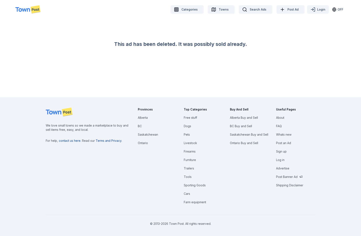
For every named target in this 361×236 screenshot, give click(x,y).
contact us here (70, 140)
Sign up (281, 151)
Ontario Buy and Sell (244, 143)
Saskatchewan (148, 134)
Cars (187, 193)
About (280, 117)
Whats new (283, 134)
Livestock (190, 143)
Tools (188, 177)
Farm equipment (195, 202)
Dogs (187, 126)
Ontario (143, 143)
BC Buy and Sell (241, 126)
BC (140, 126)
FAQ (279, 126)
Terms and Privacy (108, 140)
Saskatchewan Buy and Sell (249, 134)
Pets (187, 134)
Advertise (282, 168)
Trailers (189, 168)
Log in (280, 160)
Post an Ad (283, 143)
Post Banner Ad (287, 177)
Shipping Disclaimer (289, 185)
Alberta (143, 117)
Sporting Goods (195, 185)
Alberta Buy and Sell (244, 117)
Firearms (190, 151)
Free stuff (190, 117)
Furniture (190, 160)
